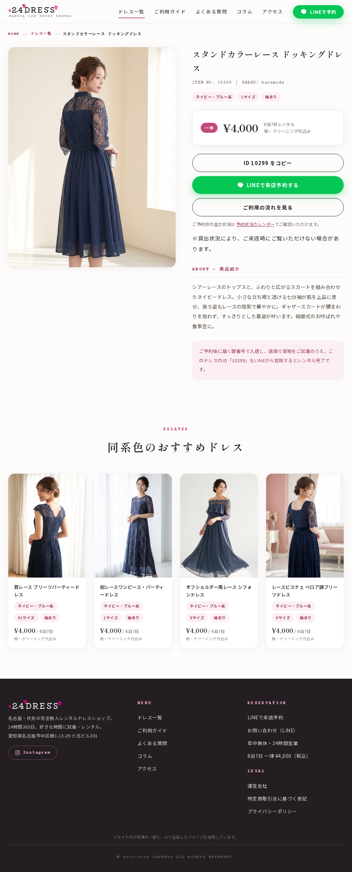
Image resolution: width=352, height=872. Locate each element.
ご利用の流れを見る (268, 207)
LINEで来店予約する (273, 185)
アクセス (272, 11)
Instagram (37, 753)
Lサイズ (248, 96)
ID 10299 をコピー (268, 162)
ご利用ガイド (170, 11)
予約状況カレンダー (255, 224)
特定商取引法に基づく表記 (277, 798)
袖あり (271, 96)
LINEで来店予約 (265, 717)
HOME (14, 34)
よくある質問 (211, 11)
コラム (245, 11)
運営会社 (257, 785)
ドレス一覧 (131, 11)
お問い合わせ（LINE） (273, 730)
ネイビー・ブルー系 (214, 96)
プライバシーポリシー (272, 811)
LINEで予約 (323, 12)
